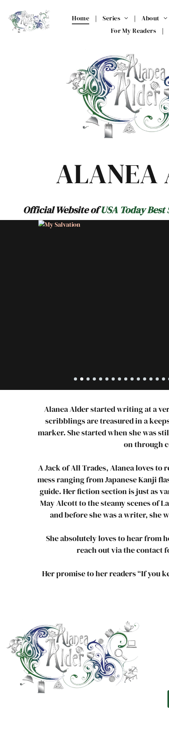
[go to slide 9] (125, 379)
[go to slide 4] (94, 379)
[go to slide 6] (106, 379)
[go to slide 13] (150, 379)
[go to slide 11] (138, 379)
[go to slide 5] (100, 379)
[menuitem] (81, 18)
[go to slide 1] (75, 379)
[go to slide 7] (113, 379)
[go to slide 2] (81, 379)
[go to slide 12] (144, 379)
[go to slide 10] (132, 379)
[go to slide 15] (163, 379)
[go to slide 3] (88, 379)
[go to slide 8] (119, 379)
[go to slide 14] (157, 379)
